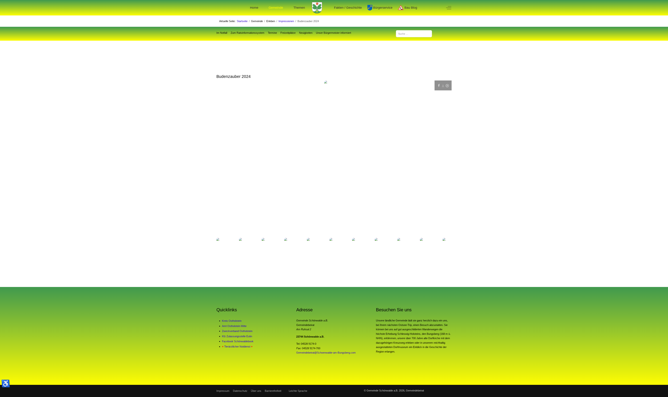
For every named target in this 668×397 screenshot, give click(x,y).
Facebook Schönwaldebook (237, 341)
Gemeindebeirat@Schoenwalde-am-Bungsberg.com (326, 352)
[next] (445, 246)
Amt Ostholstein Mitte (234, 326)
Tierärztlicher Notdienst (237, 346)
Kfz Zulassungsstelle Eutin (237, 336)
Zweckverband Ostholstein (237, 331)
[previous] (223, 246)
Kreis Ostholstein (231, 320)
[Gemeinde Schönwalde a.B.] (317, 7)
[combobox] (414, 33)
